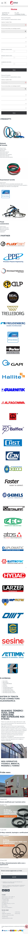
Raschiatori (2, 150)
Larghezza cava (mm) (6, 61)
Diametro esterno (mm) (6, 55)
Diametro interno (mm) (6, 49)
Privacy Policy (17, 913)
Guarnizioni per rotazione (6, 154)
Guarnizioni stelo (4, 153)
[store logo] (14, 3)
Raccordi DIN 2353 (4, 227)
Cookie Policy (17, 912)
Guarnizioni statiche (4, 155)
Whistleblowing (5, 916)
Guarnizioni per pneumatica (6, 157)
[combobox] (14, 25)
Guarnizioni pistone (4, 151)
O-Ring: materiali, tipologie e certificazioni (14, 832)
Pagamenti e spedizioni (6, 913)
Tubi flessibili (3, 230)
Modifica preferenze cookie (7, 918)
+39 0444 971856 (5, 899)
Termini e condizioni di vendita (8, 915)
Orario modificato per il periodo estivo (12, 802)
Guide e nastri (3, 149)
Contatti (3, 912)
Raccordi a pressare (4, 229)
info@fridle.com (5, 902)
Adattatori (2, 231)
